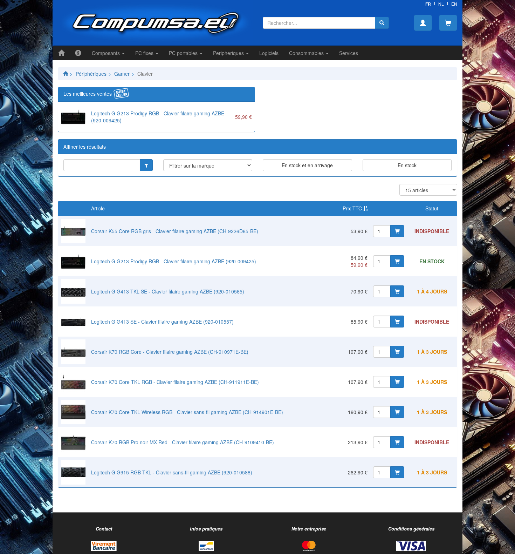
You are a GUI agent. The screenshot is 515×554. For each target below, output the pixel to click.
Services (348, 52)
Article (98, 208)
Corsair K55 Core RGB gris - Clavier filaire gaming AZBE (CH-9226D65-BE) (174, 231)
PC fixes (145, 52)
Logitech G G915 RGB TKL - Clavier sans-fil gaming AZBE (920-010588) (171, 472)
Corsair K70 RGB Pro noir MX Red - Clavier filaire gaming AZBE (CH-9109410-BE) (182, 442)
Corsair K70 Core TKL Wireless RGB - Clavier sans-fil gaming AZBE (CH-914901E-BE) (187, 412)
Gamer (122, 73)
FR (428, 4)
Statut (431, 208)
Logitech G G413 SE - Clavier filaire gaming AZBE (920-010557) (162, 321)
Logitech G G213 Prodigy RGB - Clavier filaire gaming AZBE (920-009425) (173, 261)
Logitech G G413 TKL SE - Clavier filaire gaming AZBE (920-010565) (167, 291)
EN (454, 4)
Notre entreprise (308, 528)
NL (441, 4)
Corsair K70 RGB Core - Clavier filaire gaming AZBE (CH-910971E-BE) (169, 351)
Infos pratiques (206, 528)
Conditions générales (411, 528)
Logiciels (269, 52)
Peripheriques (229, 52)
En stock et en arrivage (307, 165)
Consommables (307, 52)
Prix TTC (353, 208)
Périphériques (91, 73)
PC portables (184, 52)
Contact (104, 528)
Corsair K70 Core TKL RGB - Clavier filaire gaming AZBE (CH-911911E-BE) (175, 381)
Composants (106, 52)
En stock (407, 165)
